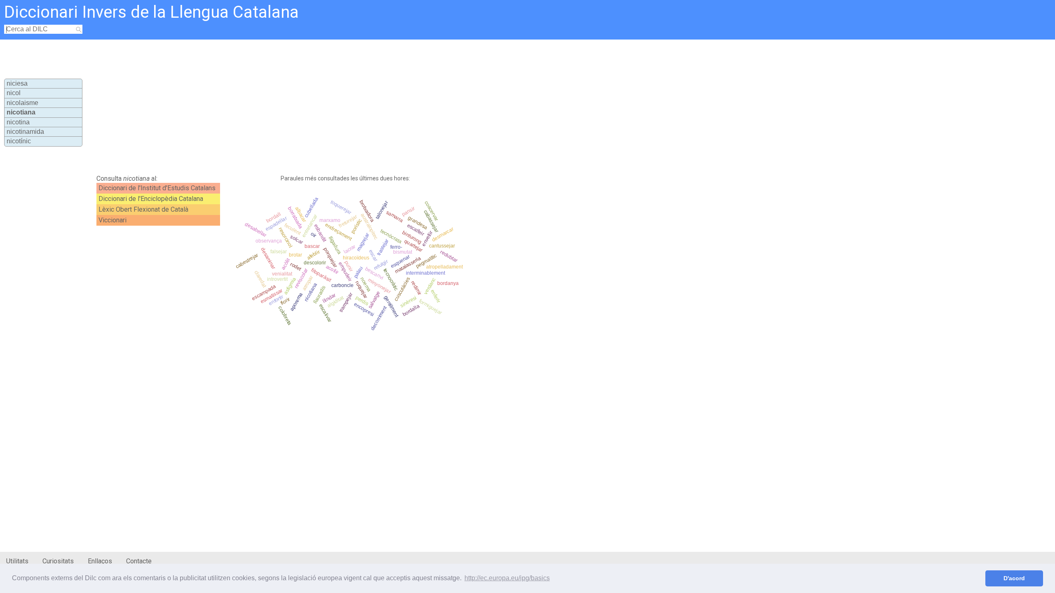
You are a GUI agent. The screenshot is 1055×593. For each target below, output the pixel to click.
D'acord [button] (1014, 578)
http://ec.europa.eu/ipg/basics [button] (507, 577)
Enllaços (100, 561)
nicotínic (19, 141)
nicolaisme (22, 102)
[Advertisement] (295, 105)
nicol (14, 92)
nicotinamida (25, 131)
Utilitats (17, 561)
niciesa (17, 83)
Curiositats (58, 561)
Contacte (139, 561)
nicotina (18, 122)
